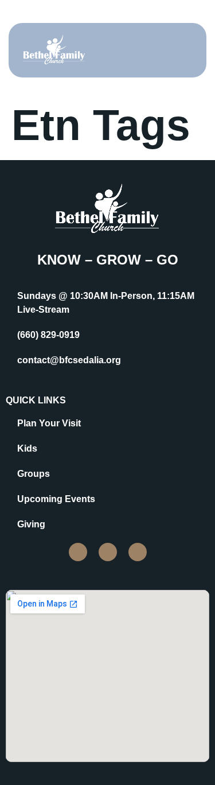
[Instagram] (108, 552)
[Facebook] (78, 552)
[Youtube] (137, 552)
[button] (177, 50)
